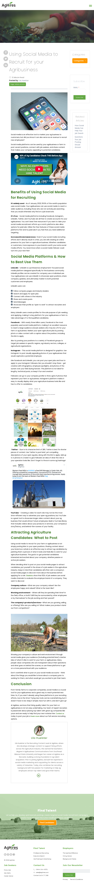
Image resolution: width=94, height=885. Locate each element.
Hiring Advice (20, 84)
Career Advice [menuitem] (8, 876)
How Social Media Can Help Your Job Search (79, 129)
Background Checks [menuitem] (69, 859)
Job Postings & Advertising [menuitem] (42, 859)
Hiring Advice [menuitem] (67, 856)
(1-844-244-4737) (42, 869)
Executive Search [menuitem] (39, 856)
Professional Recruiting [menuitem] (41, 853)
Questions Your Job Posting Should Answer (79, 142)
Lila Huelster (24, 80)
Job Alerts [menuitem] (7, 873)
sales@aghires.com (42, 872)
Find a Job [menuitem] (7, 870)
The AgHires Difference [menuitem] (70, 853)
